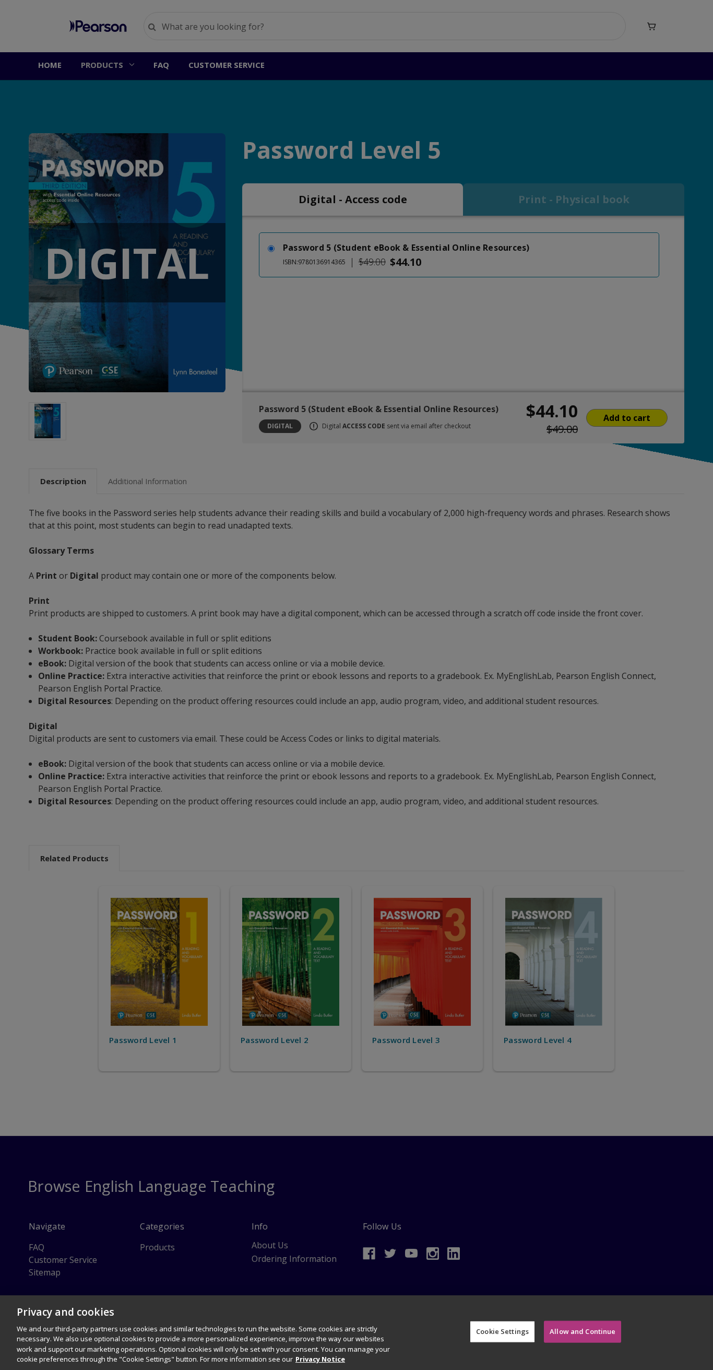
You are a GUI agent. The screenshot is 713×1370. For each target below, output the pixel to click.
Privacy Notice (320, 1359)
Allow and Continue (582, 1331)
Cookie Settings (502, 1331)
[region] (356, 1332)
